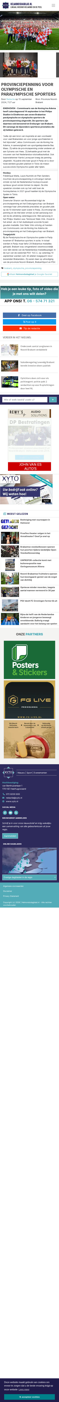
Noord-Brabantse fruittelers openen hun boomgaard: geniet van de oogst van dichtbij (38, 577)
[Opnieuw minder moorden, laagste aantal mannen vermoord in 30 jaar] (10, 592)
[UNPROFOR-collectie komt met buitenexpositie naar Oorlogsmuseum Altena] (10, 565)
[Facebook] (5, 813)
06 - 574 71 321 (41, 301)
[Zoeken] (53, 399)
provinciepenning (33, 268)
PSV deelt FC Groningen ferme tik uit (38, 601)
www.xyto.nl (12, 801)
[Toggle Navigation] (53, 5)
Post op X (31, 321)
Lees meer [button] (24, 1389)
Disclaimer (7, 891)
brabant (8, 268)
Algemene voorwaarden (13, 886)
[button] (1, 64)
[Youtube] (10, 813)
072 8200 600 (13, 794)
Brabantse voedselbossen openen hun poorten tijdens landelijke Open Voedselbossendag (38, 550)
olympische (18, 268)
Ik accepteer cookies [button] (29, 1397)
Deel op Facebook (32, 315)
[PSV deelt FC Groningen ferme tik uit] (10, 605)
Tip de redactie (31, 328)
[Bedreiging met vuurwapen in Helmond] (10, 524)
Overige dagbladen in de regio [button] (18, 877)
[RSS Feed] (16, 813)
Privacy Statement (11, 896)
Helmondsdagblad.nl (21, 4)
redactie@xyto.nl (14, 798)
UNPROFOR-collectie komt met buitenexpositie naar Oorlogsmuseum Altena (35, 563)
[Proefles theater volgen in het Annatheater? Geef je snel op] (10, 538)
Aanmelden (10, 835)
